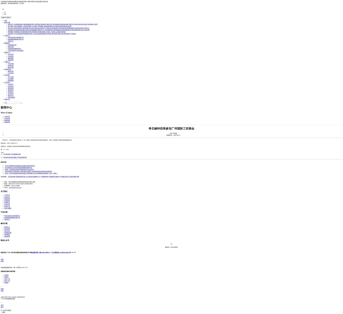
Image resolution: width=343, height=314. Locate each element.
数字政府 (55, 33)
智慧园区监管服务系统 (38, 32)
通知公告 (11, 71)
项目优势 (49, 24)
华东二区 (7, 280)
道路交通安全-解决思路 (21, 28)
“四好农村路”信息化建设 (15, 50)
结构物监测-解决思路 (22, 30)
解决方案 (7, 22)
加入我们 (7, 75)
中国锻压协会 (64, 176)
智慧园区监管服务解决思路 (22, 32)
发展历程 (11, 88)
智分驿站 (11, 26)
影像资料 (11, 60)
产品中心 (7, 35)
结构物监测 (11, 30)
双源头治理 (50, 28)
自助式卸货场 (79, 28)
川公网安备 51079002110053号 (61, 252)
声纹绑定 (41, 26)
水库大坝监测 (85, 30)
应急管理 (11, 33)
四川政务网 (11, 176)
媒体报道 (11, 58)
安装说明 (11, 65)
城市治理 (61, 33)
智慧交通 (11, 47)
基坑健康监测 (76, 30)
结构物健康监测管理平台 (37, 30)
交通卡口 (86, 28)
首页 (5, 20)
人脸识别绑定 (27, 26)
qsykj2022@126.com (15, 187)
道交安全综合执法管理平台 (38, 28)
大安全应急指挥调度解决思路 (23, 33)
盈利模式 (43, 24)
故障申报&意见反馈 (65, 26)
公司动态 (11, 54)
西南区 (6, 282)
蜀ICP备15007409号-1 (43, 252)
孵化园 (63, 32)
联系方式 (11, 95)
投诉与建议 (11, 97)
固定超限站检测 (69, 28)
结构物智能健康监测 (14, 48)
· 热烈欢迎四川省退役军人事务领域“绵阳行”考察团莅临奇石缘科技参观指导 (28, 171)
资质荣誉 (11, 90)
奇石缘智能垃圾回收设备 (61, 24)
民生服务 (67, 33)
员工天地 (11, 77)
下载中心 (7, 62)
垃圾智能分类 (12, 45)
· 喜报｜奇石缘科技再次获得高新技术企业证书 (19, 169)
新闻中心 (7, 52)
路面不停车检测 (59, 28)
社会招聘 (11, 79)
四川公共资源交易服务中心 (31, 176)
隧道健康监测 (67, 30)
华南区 (6, 277)
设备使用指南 (48, 26)
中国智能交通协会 (54, 176)
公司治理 (11, 73)
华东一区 (7, 279)
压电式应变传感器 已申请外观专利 (16, 157)
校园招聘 (11, 80)
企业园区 (58, 32)
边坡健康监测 (49, 30)
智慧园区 (11, 32)
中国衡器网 (44, 176)
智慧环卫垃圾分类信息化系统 (78, 24)
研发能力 (11, 92)
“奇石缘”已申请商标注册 (13, 154)
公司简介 (11, 84)
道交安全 (11, 28)
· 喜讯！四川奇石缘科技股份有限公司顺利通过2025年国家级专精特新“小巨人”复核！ (31, 173)
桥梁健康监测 (58, 30)
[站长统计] (73, 252)
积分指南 (56, 26)
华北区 (6, 275)
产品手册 (11, 63)
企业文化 (11, 86)
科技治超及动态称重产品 (16, 37)
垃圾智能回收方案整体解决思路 (24, 24)
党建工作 (7, 99)
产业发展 (73, 33)
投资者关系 (7, 69)
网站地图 (33, 252)
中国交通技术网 (74, 176)
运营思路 (37, 24)
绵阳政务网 (19, 176)
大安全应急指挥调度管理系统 (42, 33)
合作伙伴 (11, 94)
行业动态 (11, 56)
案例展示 (7, 43)
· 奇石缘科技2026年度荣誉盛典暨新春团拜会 (18, 167)
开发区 (48, 32)
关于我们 (7, 82)
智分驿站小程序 (93, 24)
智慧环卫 (11, 24)
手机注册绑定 (18, 26)
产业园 (53, 32)
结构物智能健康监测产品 (16, 39)
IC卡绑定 (35, 26)
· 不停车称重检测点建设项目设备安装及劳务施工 (19, 166)
